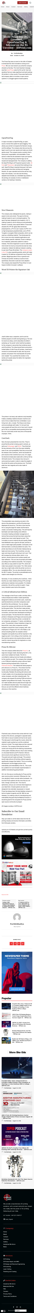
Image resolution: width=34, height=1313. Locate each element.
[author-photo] (3, 1088)
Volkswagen (11, 446)
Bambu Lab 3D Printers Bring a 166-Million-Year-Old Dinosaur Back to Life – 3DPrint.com (22, 1040)
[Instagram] (17, 1307)
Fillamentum (10, 165)
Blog (17, 33)
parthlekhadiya (18, 53)
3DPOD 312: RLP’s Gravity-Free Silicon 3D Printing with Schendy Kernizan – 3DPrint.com (21, 1024)
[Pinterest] (19, 943)
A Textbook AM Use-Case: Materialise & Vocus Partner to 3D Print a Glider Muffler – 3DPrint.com (24, 905)
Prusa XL (25, 651)
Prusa (3, 66)
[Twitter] (15, 943)
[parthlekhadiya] (17, 917)
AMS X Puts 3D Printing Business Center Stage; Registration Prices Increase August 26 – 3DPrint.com (21, 1016)
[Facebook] (11, 943)
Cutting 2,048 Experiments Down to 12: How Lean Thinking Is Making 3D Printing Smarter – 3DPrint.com (8, 905)
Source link (5, 894)
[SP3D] (4, 2)
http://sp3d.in (17, 926)
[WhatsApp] (22, 943)
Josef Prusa (10, 70)
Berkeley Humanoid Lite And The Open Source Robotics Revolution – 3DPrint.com (21, 1032)
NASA (19, 446)
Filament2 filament (7, 665)
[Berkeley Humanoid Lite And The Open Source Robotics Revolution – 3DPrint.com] (6, 1032)
